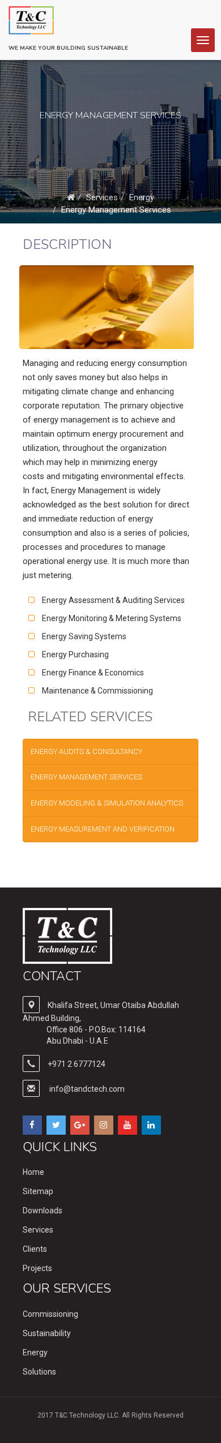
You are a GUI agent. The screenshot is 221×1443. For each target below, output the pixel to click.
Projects (37, 1268)
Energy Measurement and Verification (103, 829)
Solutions (39, 1371)
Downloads (42, 1210)
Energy (141, 197)
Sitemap (38, 1191)
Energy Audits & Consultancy (86, 751)
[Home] (71, 197)
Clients (35, 1249)
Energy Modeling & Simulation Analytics (107, 803)
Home (33, 1172)
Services (102, 197)
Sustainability (47, 1333)
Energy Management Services (116, 210)
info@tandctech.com (87, 1088)
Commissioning (50, 1314)
